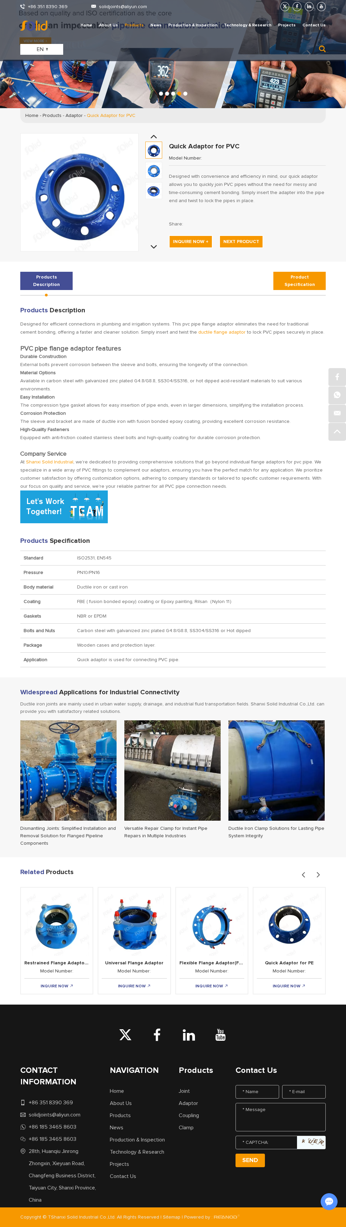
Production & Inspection (192, 25)
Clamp (186, 1127)
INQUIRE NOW (55, 986)
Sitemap (171, 1217)
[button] (161, 94)
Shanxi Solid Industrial (49, 462)
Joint (184, 1091)
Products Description (46, 281)
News (156, 25)
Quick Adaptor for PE (289, 963)
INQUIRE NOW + (190, 241)
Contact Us (314, 25)
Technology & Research (247, 25)
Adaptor (74, 115)
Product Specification (300, 281)
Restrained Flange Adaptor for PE (63, 963)
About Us (108, 25)
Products (134, 25)
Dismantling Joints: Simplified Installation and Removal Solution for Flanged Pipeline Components (68, 836)
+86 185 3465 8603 (52, 1127)
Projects (287, 25)
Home (86, 25)
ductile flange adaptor (222, 332)
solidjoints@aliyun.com (123, 6)
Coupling (189, 1115)
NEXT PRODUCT (241, 241)
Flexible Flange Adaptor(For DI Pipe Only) (226, 963)
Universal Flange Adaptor (134, 963)
